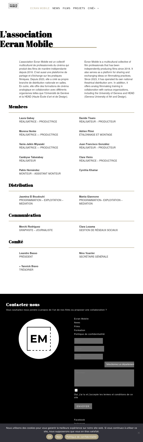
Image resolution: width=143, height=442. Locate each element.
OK (49, 436)
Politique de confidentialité (81, 436)
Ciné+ (92, 8)
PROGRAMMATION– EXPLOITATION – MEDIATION (101, 200)
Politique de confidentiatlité (89, 334)
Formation (79, 330)
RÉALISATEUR (31, 158)
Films (66, 8)
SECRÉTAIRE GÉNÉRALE (93, 254)
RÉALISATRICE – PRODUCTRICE (38, 119)
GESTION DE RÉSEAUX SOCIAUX (98, 228)
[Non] (138, 432)
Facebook (79, 420)
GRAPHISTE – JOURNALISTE (36, 228)
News (56, 8)
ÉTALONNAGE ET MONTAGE (95, 132)
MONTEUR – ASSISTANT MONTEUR (40, 171)
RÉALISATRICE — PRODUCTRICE (38, 132)
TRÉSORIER (28, 267)
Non (59, 436)
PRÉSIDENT (28, 254)
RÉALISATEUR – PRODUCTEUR (97, 119)
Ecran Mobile (40, 8)
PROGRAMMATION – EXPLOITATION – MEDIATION (41, 200)
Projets (79, 8)
